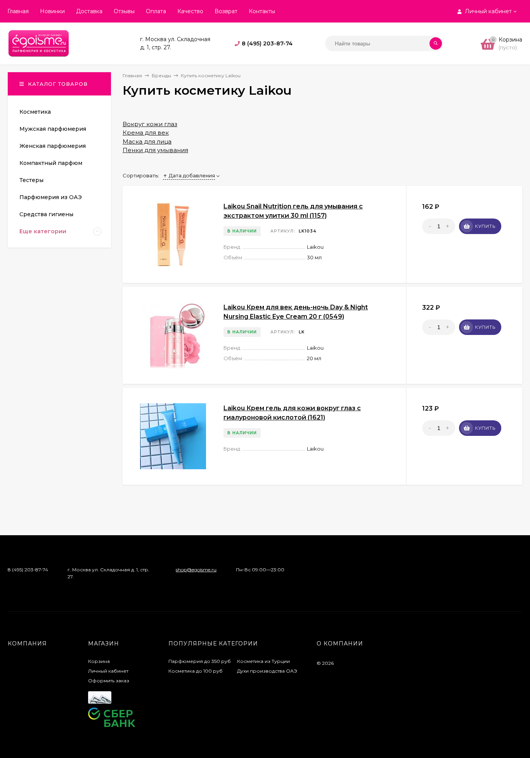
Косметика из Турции (263, 661)
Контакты (262, 11)
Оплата (156, 11)
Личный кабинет (108, 671)
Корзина (99, 661)
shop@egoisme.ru (196, 569)
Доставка (89, 11)
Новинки (52, 11)
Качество (190, 11)
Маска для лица (147, 141)
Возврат (226, 11)
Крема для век (146, 132)
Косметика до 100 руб (195, 671)
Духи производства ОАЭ (267, 671)
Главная (18, 11)
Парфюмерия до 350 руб (199, 661)
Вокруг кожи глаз (150, 124)
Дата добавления (192, 175)
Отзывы (124, 11)
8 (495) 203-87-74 (267, 43)
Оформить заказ (108, 680)
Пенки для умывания (155, 150)
